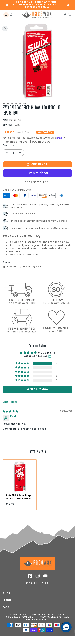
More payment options (37, 181)
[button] (6, 14)
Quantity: (8, 145)
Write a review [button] (37, 389)
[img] (10, 411)
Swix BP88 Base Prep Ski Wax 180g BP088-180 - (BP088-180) (18, 497)
